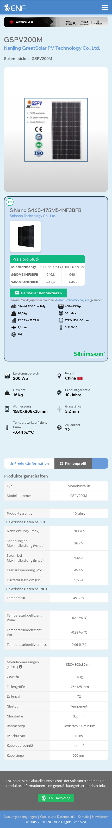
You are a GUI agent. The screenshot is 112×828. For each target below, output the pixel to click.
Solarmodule (15, 58)
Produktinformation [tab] (31, 463)
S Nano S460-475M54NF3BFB (46, 210)
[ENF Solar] (15, 8)
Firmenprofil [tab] (75, 463)
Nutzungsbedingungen (20, 816)
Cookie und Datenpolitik (57, 816)
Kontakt (83, 816)
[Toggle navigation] (105, 5)
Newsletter (100, 816)
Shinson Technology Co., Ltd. (33, 216)
